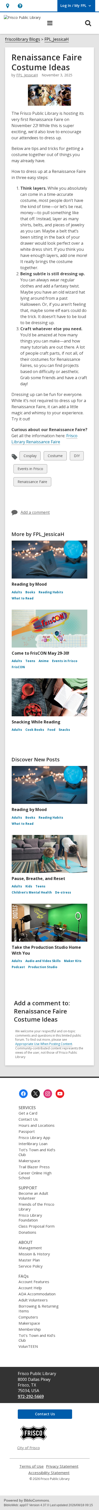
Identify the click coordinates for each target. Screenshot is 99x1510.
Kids (28, 886)
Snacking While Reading (36, 722)
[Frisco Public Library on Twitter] (35, 1093)
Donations (27, 1232)
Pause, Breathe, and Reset (38, 878)
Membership (30, 1329)
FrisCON (18, 667)
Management (30, 1247)
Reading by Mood (29, 584)
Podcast (18, 967)
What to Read (23, 598)
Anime (44, 661)
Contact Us (28, 1119)
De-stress (63, 892)
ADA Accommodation (37, 1293)
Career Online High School (35, 1175)
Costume (55, 456)
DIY (78, 456)
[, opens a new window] (33, 1439)
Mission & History (34, 1253)
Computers (28, 1317)
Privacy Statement (62, 1466)
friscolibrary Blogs (22, 39)
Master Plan (29, 1259)
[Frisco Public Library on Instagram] (47, 1093)
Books (30, 592)
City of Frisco (28, 1447)
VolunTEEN (28, 1346)
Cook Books (34, 729)
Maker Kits (72, 961)
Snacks (64, 729)
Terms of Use (31, 1466)
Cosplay (30, 456)
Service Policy (31, 1266)
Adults (17, 592)
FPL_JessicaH (56, 39)
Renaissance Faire (32, 482)
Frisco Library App (34, 1137)
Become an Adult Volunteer (33, 1196)
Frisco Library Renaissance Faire (44, 439)
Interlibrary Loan (33, 1143)
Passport (27, 1131)
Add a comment (35, 512)
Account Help (30, 1287)
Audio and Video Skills (43, 961)
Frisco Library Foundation (30, 1218)
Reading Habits (51, 592)
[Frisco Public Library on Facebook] (23, 1093)
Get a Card (28, 1113)
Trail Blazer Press (34, 1166)
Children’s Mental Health (32, 892)
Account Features (34, 1281)
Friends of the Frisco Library (36, 1207)
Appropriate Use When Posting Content (43, 1044)
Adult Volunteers (33, 1299)
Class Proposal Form (37, 1226)
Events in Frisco (30, 469)
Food (51, 729)
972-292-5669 (31, 1396)
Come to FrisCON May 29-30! (40, 653)
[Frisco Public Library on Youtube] (60, 1093)
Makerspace (29, 1160)
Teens (30, 661)
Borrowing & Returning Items (39, 1308)
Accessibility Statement (49, 1472)
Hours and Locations (37, 1125)
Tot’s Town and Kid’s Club (37, 1152)
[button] (7, 5)
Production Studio (42, 967)
